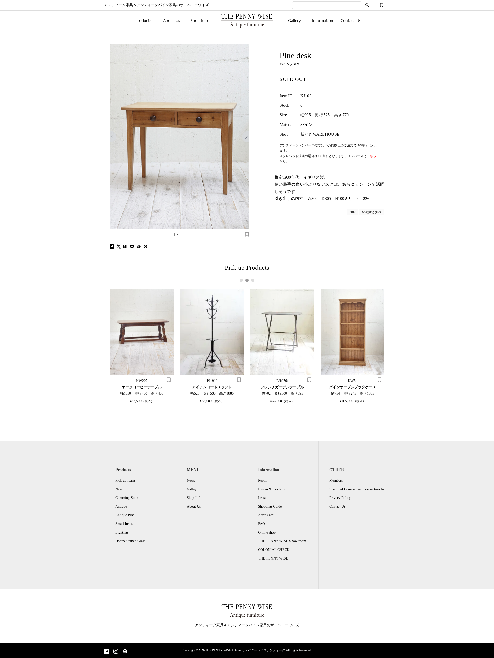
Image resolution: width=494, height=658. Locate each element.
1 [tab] (241, 280)
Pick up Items (125, 480)
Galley (191, 489)
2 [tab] (247, 280)
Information (322, 20)
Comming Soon (126, 498)
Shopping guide (371, 212)
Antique (121, 506)
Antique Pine (124, 515)
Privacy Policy (340, 498)
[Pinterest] (125, 651)
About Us (171, 20)
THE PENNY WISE (273, 558)
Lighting (121, 532)
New (118, 489)
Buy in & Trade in (271, 489)
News (191, 480)
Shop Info (199, 20)
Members (336, 480)
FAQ (261, 524)
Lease (262, 498)
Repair (263, 480)
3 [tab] (253, 280)
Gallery (294, 20)
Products (143, 20)
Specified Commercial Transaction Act (357, 489)
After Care (266, 515)
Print (352, 212)
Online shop (267, 532)
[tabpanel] (142, 346)
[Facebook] (106, 651)
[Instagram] (115, 651)
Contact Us (350, 20)
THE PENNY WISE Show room (282, 541)
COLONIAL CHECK (273, 550)
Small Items (124, 524)
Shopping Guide (270, 506)
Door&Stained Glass (130, 541)
